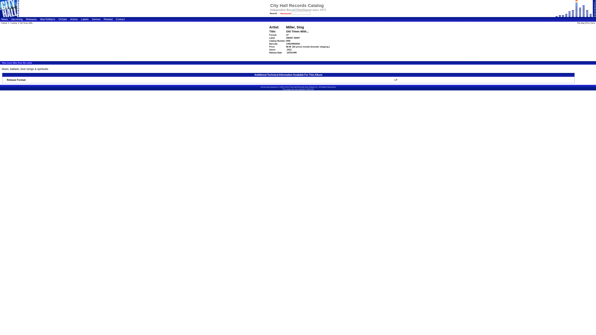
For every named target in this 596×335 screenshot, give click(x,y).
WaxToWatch (47, 19)
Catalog (13, 23)
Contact (120, 19)
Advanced (285, 13)
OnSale (62, 19)
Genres (96, 19)
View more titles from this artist (17, 63)
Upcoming (17, 19)
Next (593, 23)
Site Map (581, 23)
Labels (85, 19)
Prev (588, 23)
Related (108, 19)
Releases (31, 19)
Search (273, 13)
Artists (74, 19)
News (4, 19)
